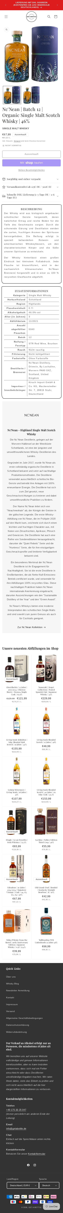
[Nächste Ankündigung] (57, 5)
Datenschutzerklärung (17, 1025)
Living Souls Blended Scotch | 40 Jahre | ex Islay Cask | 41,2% (46, 792)
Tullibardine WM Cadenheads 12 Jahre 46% (46, 941)
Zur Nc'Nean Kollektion (29, 627)
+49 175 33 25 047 (16, 1109)
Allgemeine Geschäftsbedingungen (24, 1018)
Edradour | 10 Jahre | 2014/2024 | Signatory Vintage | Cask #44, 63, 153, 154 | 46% (17, 891)
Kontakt (10, 997)
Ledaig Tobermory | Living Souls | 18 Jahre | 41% (16, 792)
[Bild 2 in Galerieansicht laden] (31, 95)
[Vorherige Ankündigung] (5, 5)
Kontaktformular (36, 1153)
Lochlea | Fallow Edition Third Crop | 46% (46, 841)
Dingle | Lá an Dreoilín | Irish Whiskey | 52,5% (17, 841)
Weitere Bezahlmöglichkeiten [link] (31, 170)
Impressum (12, 1004)
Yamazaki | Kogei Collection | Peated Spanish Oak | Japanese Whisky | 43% (46, 691)
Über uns (11, 977)
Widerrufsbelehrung (16, 1032)
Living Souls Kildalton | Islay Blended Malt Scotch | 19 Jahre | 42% (16, 742)
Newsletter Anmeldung (18, 990)
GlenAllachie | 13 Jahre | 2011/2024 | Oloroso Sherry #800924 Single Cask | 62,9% (16, 691)
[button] (6, 16)
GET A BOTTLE (35, 1207)
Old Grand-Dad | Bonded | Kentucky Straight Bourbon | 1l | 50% (46, 889)
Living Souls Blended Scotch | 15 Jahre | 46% (46, 741)
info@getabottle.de (16, 1128)
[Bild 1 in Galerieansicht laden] (12, 95)
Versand (17, 141)
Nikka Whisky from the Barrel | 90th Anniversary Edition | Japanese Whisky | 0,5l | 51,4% (17, 943)
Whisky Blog (12, 983)
